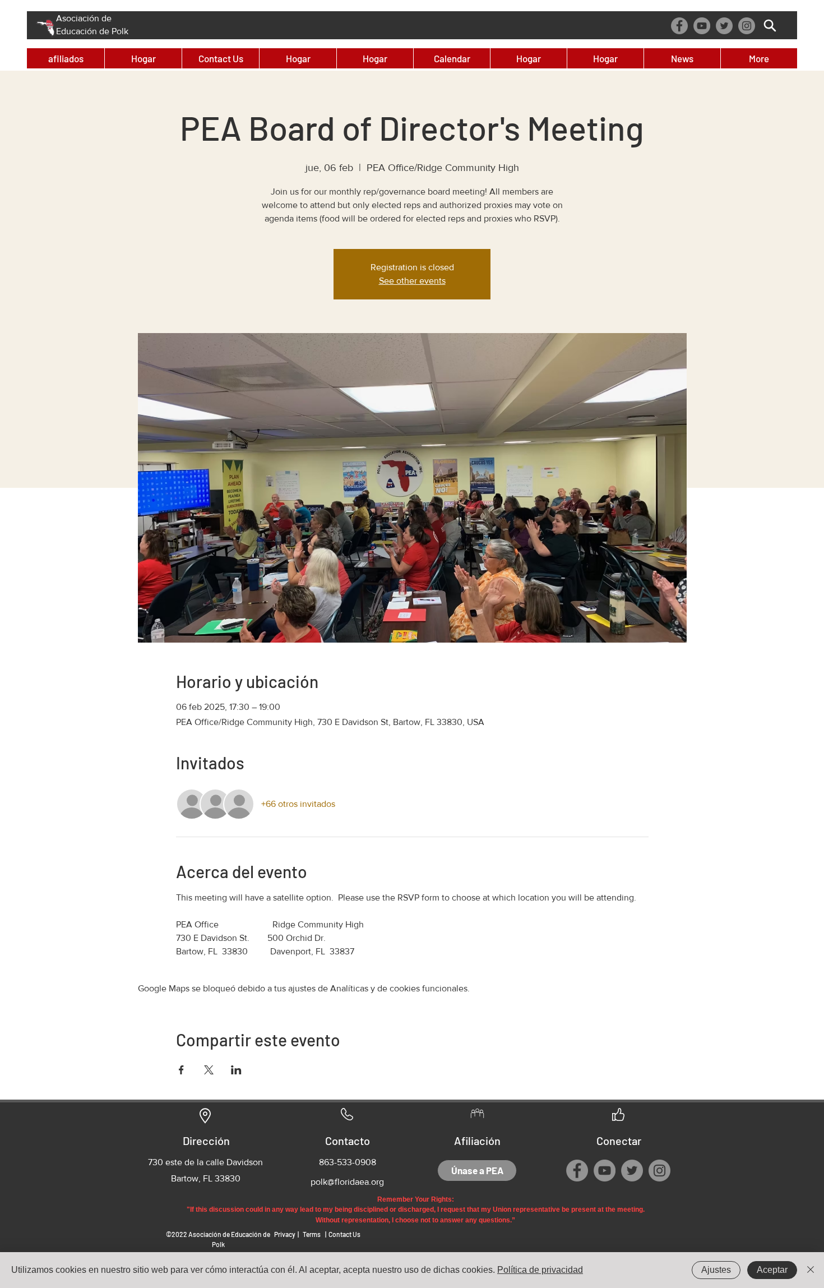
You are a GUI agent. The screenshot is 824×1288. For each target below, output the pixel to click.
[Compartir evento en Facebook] (181, 1069)
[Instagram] (746, 25)
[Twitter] (724, 25)
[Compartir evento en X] (208, 1069)
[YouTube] (701, 25)
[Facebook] (679, 25)
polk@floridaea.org (347, 1182)
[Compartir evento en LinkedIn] (236, 1069)
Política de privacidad (540, 1270)
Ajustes (716, 1270)
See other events (412, 280)
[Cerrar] (810, 1270)
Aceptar (772, 1270)
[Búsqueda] (770, 25)
